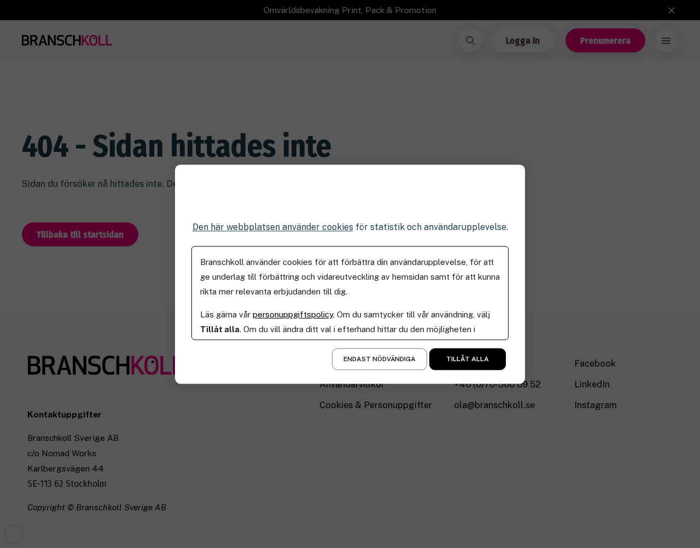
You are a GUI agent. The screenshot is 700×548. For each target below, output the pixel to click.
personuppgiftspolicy (293, 314)
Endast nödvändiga (379, 359)
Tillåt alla (467, 359)
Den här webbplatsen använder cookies (272, 227)
